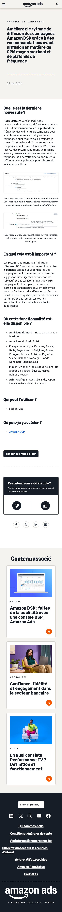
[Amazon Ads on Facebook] (48, 816)
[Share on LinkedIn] (36, 524)
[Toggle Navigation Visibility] (4, 4)
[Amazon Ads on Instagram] (30, 816)
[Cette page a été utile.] (45, 506)
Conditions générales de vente (31, 833)
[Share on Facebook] (16, 524)
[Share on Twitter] (26, 524)
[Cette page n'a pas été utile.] (16, 506)
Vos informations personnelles (31, 841)
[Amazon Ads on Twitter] (20, 816)
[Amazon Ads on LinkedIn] (11, 816)
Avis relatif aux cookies (31, 859)
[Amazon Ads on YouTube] (39, 816)
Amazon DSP (17, 431)
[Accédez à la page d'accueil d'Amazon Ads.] (31, 892)
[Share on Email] (46, 524)
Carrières (31, 874)
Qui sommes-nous (31, 826)
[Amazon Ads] (30, 4)
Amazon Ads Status (31, 867)
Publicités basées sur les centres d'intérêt (25, 850)
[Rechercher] (57, 4)
